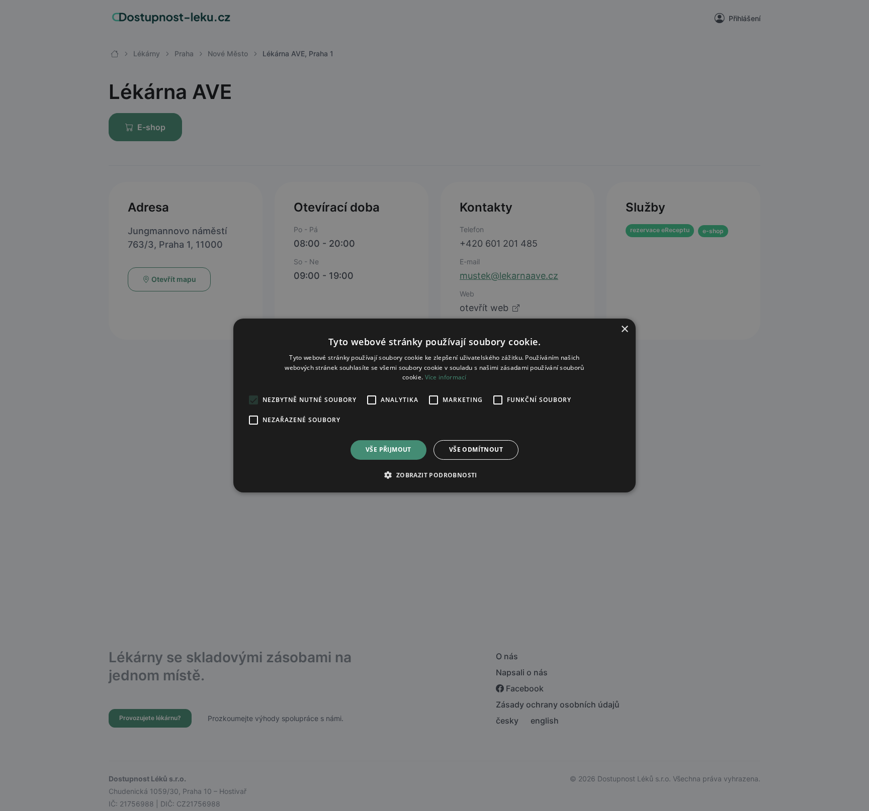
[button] (434, 475)
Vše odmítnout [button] (476, 450)
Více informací (446, 377)
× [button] (624, 329)
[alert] (434, 405)
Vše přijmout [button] (388, 450)
